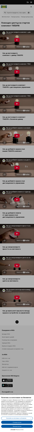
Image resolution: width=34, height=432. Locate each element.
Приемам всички (17, 426)
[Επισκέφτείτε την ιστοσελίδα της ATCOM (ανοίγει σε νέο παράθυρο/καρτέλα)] (17, 429)
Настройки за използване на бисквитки (16, 418)
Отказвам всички (17, 422)
